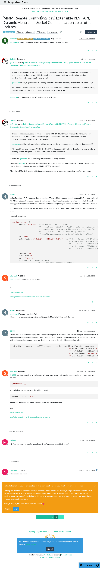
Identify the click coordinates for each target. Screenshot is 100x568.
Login (16, 509)
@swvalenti (57, 39)
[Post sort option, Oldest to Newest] (81, 32)
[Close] (95, 485)
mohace (13, 440)
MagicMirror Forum (18, 2)
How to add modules (16, 292)
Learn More (31, 544)
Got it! (50, 549)
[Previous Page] (39, 517)
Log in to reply (91, 32)
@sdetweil (21, 311)
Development (9, 32)
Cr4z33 (12, 59)
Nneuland (13, 470)
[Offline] (6, 61)
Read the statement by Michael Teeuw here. (50, 11)
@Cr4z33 (22, 59)
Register (8, 509)
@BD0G (22, 276)
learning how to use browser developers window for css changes (30, 297)
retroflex (13, 39)
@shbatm (23, 470)
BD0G (12, 194)
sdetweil (13, 276)
